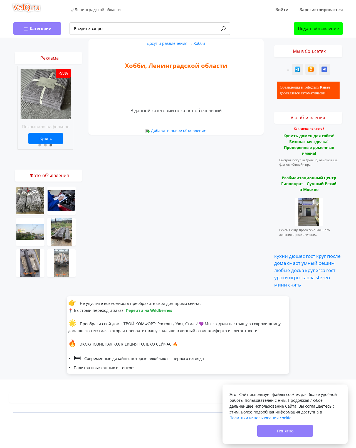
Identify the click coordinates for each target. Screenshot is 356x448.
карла (308, 277)
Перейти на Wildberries (149, 310)
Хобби (199, 43)
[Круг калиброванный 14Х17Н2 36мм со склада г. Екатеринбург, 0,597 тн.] (30, 200)
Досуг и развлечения (167, 43)
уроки (281, 277)
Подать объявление (318, 28)
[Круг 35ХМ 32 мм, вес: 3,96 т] (30, 262)
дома (280, 263)
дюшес (297, 256)
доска (297, 270)
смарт (293, 263)
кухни (281, 256)
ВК (324, 70)
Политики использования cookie (260, 417)
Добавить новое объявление (178, 130)
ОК (311, 70)
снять (294, 284)
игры (294, 277)
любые (282, 270)
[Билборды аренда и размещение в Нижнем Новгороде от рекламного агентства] (30, 231)
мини (280, 284)
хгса (320, 270)
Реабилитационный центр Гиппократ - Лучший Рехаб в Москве (309, 183)
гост (310, 256)
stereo (323, 277)
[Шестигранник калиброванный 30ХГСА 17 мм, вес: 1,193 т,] (61, 231)
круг (321, 256)
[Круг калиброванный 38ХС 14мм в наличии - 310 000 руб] (61, 262)
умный (309, 263)
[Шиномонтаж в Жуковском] (61, 200)
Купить (45, 138)
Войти (281, 9)
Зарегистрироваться (321, 9)
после (334, 256)
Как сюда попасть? (309, 128)
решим (326, 263)
